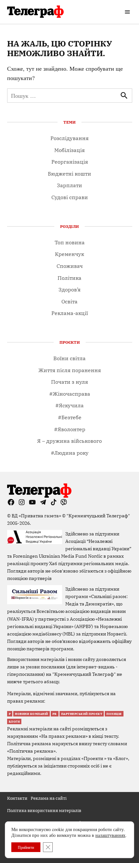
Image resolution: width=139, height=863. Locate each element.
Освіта (69, 301)
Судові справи (69, 197)
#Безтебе (69, 417)
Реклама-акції (69, 313)
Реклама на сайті (49, 798)
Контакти (17, 798)
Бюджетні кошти (69, 173)
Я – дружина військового (69, 441)
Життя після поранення (69, 370)
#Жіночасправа (69, 394)
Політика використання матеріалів (44, 810)
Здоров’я (69, 289)
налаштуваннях (110, 835)
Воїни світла (69, 358)
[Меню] (128, 12)
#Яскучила (69, 405)
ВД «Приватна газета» (37, 516)
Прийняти (26, 847)
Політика (69, 278)
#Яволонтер (69, 429)
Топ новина (70, 242)
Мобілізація (69, 150)
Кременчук (69, 254)
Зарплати (69, 185)
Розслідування (69, 138)
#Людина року (70, 453)
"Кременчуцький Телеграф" (98, 516)
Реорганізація (69, 161)
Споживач (70, 266)
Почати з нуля (69, 382)
